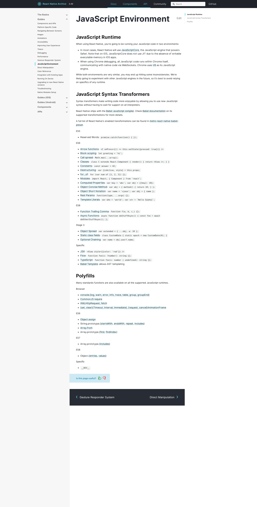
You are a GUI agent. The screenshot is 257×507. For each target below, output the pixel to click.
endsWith (119, 323)
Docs (113, 4)
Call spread (86, 157)
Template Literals (90, 199)
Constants (86, 166)
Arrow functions (89, 149)
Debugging (42, 53)
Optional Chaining (90, 239)
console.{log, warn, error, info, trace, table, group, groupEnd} (115, 294)
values (102, 355)
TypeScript (86, 259)
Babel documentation (154, 111)
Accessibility (42, 42)
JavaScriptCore (130, 50)
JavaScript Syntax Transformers (199, 18)
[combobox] (188, 4)
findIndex (111, 332)
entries (93, 355)
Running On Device (45, 79)
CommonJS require (91, 299)
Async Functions (89, 215)
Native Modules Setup (46, 92)
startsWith (107, 323)
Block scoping (88, 153)
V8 (154, 65)
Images (40, 34)
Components (130, 4)
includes (139, 323)
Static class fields (90, 235)
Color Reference (44, 71)
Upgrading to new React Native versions (50, 83)
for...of (84, 174)
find (102, 332)
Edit (179, 18)
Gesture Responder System (49, 60)
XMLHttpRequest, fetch (93, 303)
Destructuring (88, 170)
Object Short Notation (93, 191)
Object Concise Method (93, 186)
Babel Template (89, 264)
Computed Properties (92, 182)
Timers (40, 49)
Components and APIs (46, 23)
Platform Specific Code (46, 27)
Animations (42, 38)
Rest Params (87, 195)
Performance (42, 56)
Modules (85, 178)
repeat (129, 323)
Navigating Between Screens (49, 31)
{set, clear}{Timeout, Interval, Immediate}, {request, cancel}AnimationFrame (123, 307)
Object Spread (88, 231)
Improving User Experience (48, 45)
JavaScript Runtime (194, 14)
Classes (84, 161)
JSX (82, 251)
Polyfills (190, 22)
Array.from (86, 327)
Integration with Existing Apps (50, 75)
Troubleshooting (44, 88)
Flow (83, 255)
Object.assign (88, 319)
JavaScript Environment (47, 64)
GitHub (212, 4)
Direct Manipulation (45, 67)
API (145, 4)
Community (160, 4)
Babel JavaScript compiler (120, 111)
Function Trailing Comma (94, 211)
